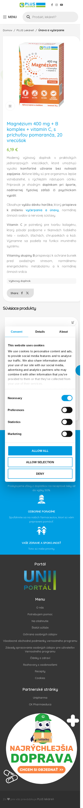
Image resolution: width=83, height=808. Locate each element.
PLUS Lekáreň (25, 30)
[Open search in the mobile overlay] (50, 17)
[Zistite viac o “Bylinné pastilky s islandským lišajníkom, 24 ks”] (72, 322)
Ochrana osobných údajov (40, 634)
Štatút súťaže (40, 627)
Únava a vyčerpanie (51, 30)
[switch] (66, 410)
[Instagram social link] (56, 5)
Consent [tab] (16, 331)
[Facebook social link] (52, 5)
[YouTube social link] (61, 5)
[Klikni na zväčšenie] (10, 106)
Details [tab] (40, 331)
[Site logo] (32, 4)
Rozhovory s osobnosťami (40, 664)
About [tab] (63, 331)
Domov (7, 30)
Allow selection (40, 462)
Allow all (40, 450)
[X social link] (27, 293)
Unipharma (40, 697)
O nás (40, 607)
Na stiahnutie (40, 621)
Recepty (40, 671)
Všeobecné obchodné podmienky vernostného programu (40, 641)
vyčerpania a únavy (42, 210)
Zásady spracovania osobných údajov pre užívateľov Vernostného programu (40, 649)
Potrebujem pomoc (40, 614)
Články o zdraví (40, 658)
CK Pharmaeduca (40, 704)
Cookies (40, 678)
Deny (40, 473)
